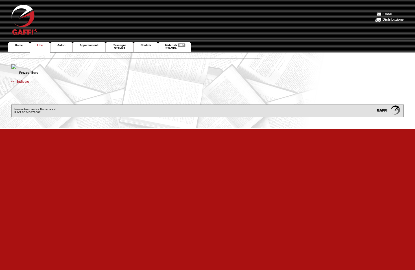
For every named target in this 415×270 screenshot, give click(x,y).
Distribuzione (393, 19)
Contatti (146, 45)
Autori (61, 45)
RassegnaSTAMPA (119, 46)
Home (19, 45)
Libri (40, 45)
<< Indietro (20, 82)
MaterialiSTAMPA (171, 46)
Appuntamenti (89, 45)
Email (387, 14)
